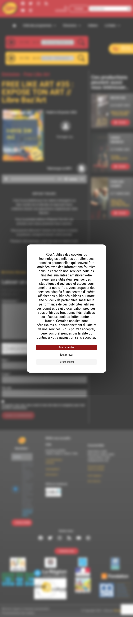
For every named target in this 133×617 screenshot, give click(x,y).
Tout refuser (66, 354)
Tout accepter (66, 347)
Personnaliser (66, 362)
